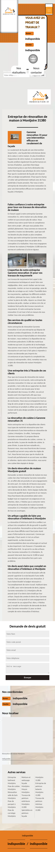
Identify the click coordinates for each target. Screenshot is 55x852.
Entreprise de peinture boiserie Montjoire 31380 (40, 789)
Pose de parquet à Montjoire (12, 804)
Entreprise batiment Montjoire (12, 780)
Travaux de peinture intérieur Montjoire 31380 (39, 804)
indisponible (32, 39)
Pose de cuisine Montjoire (14, 787)
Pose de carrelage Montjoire (12, 813)
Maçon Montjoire (25, 790)
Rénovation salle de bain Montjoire (12, 795)
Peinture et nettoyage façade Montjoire (26, 781)
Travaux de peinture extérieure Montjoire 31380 (26, 801)
